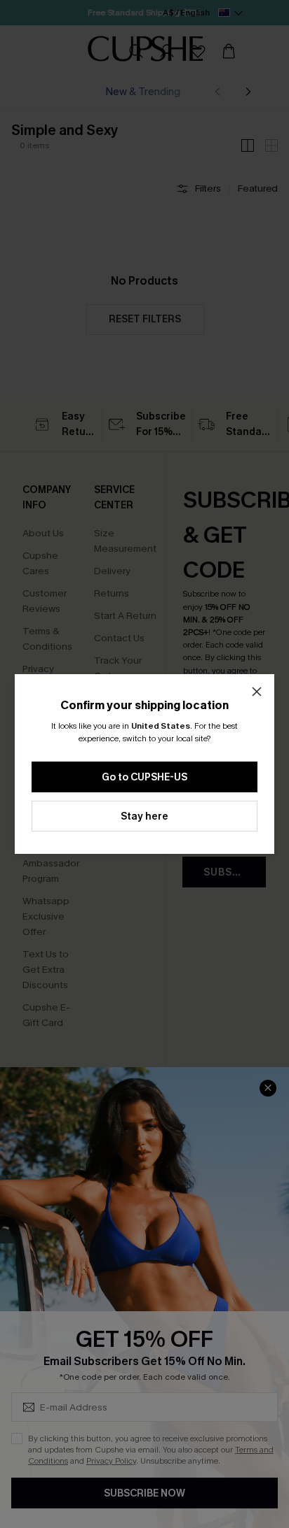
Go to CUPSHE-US (144, 777)
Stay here (144, 816)
